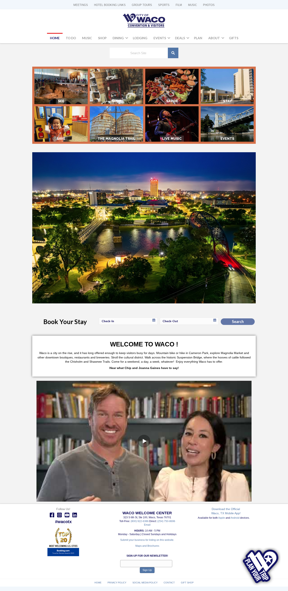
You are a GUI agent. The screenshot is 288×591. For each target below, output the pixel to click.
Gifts (233, 38)
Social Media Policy (144, 582)
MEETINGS (80, 5)
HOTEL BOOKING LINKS (110, 5)
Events (159, 38)
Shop (102, 38)
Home (55, 38)
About (214, 38)
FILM (179, 5)
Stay (227, 86)
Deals (180, 38)
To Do (71, 38)
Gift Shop (187, 582)
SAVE (61, 124)
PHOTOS (209, 5)
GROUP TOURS (142, 5)
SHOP (116, 86)
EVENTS (227, 124)
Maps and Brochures (147, 545)
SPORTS (164, 5)
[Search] (173, 53)
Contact (169, 582)
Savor (172, 86)
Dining (118, 38)
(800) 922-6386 (140, 521)
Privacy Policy (117, 582)
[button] (127, 38)
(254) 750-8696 (166, 521)
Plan (198, 38)
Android (235, 517)
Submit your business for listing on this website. (147, 539)
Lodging (140, 38)
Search (238, 321)
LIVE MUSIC (172, 124)
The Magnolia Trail (116, 124)
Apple (221, 517)
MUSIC (192, 5)
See (61, 86)
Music (87, 38)
